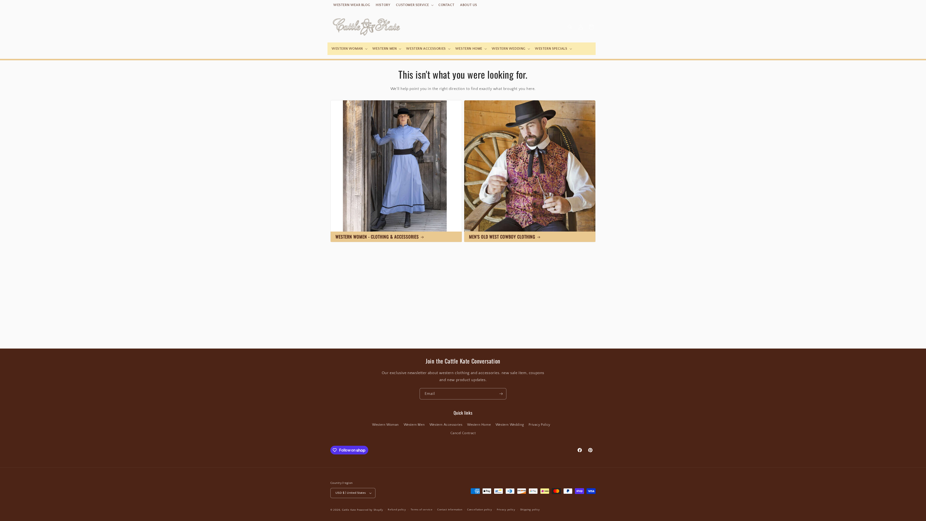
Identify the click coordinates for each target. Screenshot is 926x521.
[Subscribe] (501, 393)
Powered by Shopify (370, 509)
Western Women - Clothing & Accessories (377, 236)
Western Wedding (510, 425)
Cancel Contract (463, 433)
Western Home (479, 425)
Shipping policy (530, 509)
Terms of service (421, 509)
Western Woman (385, 425)
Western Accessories (445, 425)
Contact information (449, 509)
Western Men (414, 425)
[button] (414, 5)
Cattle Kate (349, 509)
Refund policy (397, 509)
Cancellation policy (479, 509)
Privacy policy (506, 509)
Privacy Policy (539, 425)
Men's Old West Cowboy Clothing (502, 236)
